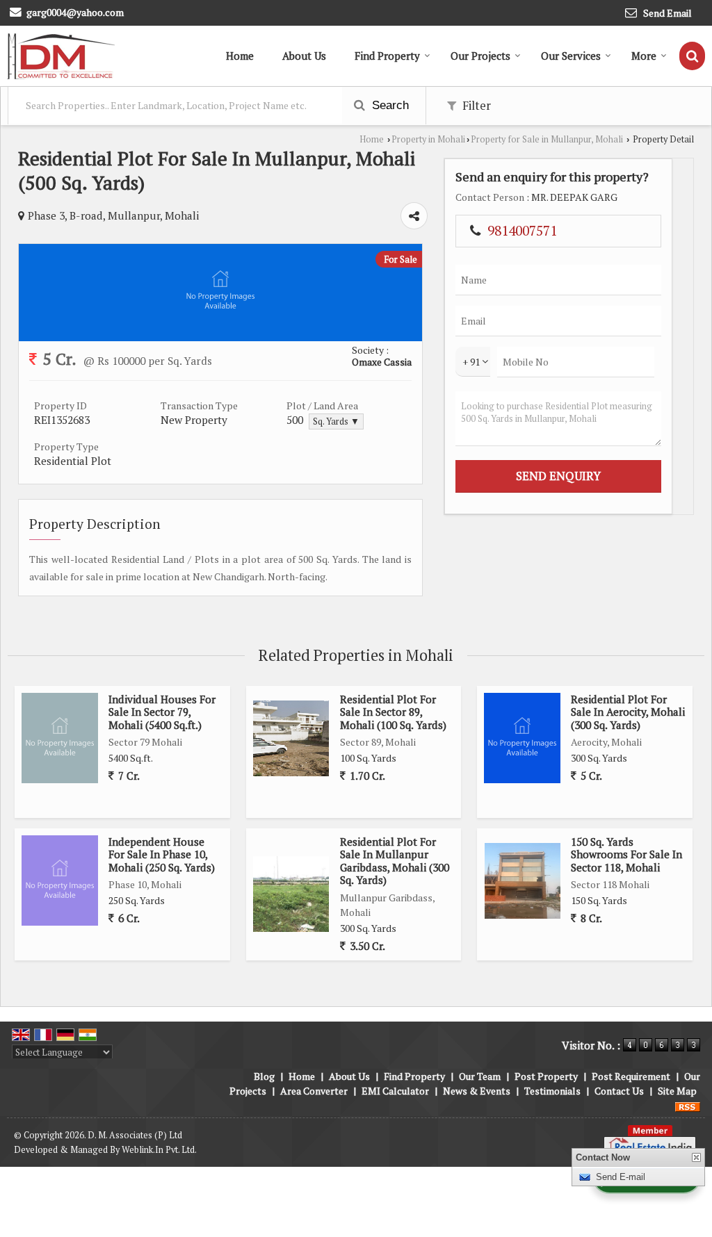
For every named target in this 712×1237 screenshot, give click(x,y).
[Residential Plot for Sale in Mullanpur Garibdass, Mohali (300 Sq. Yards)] (291, 894)
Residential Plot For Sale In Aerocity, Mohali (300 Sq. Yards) (628, 712)
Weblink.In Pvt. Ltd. (159, 1150)
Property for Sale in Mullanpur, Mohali (547, 139)
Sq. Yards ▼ (336, 421)
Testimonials (552, 1090)
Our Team (480, 1076)
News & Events (476, 1090)
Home (240, 56)
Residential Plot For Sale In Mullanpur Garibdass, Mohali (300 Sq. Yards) (394, 861)
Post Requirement (631, 1076)
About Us (304, 56)
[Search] (692, 56)
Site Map (677, 1090)
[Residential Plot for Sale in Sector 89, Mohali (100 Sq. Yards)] (291, 738)
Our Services (571, 56)
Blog (264, 1076)
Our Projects (480, 56)
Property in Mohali (428, 139)
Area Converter (314, 1090)
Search (389, 105)
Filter (475, 105)
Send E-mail (620, 1177)
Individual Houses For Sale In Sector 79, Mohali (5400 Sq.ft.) (162, 712)
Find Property (387, 56)
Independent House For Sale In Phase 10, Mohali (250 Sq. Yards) (161, 854)
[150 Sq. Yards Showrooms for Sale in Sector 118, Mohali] (522, 881)
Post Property (546, 1076)
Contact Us (619, 1090)
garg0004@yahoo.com (75, 12)
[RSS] (687, 1105)
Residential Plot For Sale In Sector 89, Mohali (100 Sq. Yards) (393, 712)
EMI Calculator (395, 1090)
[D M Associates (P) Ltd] (61, 56)
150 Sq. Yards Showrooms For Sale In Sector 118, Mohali (626, 854)
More (643, 56)
